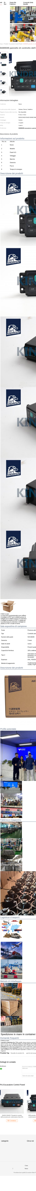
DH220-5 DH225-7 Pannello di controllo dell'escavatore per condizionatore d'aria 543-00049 (12, 1116)
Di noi (5, 3)
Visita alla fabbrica (13, 3)
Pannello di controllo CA (17, 1053)
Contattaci (13, 1121)
